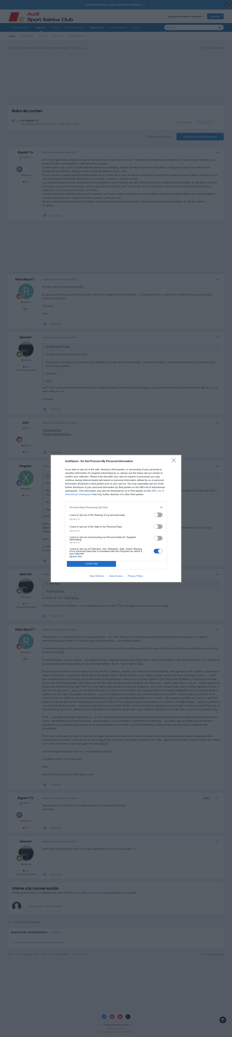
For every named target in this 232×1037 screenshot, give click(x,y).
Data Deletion (97, 576)
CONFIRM (91, 564)
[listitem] (116, 507)
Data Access (116, 576)
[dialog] (116, 518)
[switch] (158, 515)
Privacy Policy (135, 576)
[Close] (175, 461)
